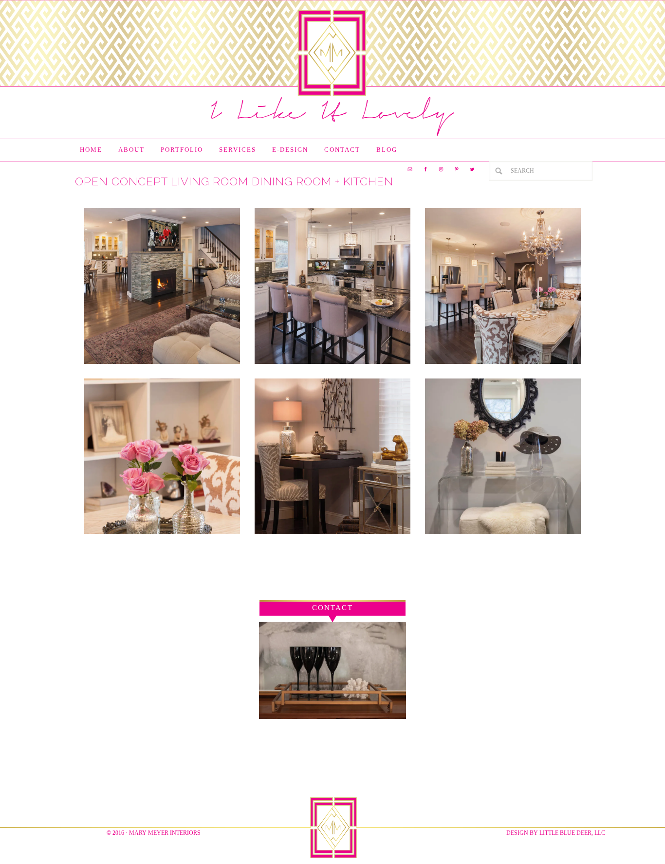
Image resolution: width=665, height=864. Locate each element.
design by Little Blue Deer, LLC (555, 832)
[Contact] (332, 716)
